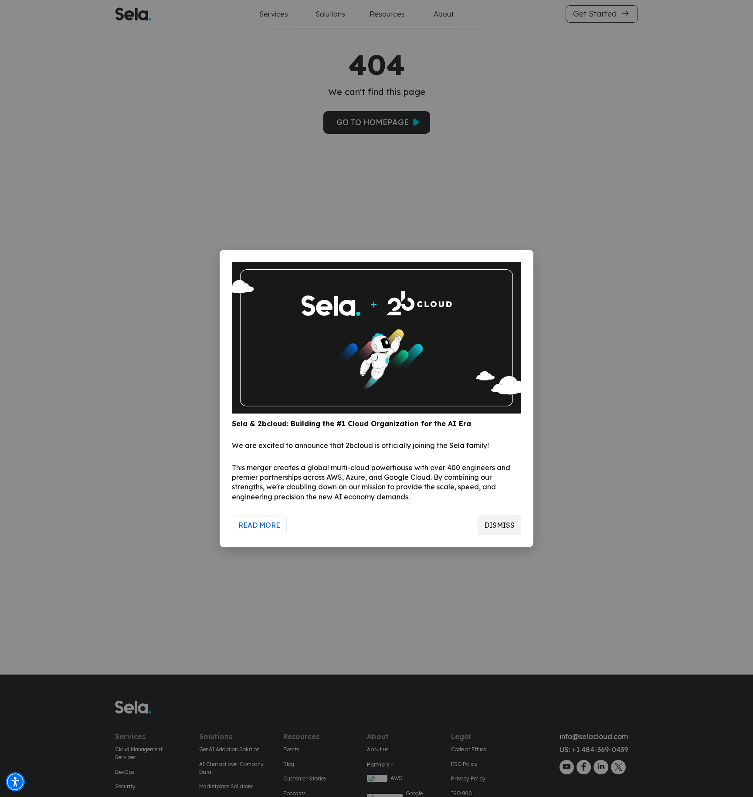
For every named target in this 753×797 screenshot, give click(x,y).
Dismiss (499, 525)
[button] (15, 781)
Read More (259, 525)
